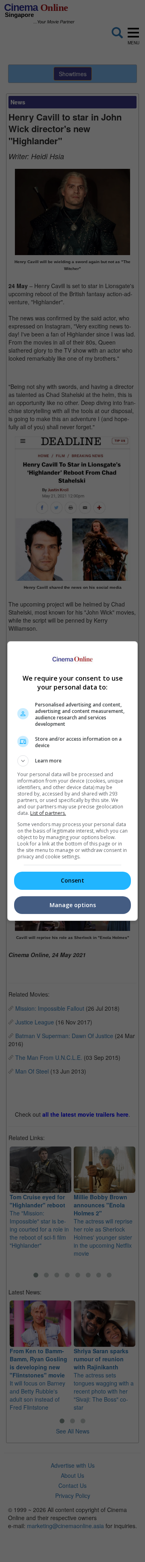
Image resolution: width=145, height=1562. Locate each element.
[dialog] (72, 781)
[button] (72, 760)
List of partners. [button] (48, 813)
